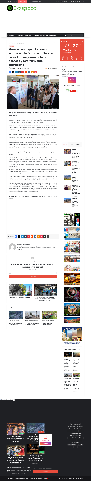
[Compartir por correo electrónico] (44, 236)
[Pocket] (35, 72)
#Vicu (68, 74)
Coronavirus (79, 428)
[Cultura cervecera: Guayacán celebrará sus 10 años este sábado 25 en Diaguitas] (67, 151)
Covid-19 (69, 430)
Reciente (71, 144)
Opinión (36, 35)
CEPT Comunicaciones (75, 424)
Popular (65, 144)
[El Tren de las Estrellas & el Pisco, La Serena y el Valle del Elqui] (67, 177)
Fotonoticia (43, 35)
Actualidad (15, 42)
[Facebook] (10, 72)
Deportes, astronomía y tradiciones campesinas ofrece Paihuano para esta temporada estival (15, 459)
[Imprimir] (48, 236)
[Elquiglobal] (22, 8)
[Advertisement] (45, 23)
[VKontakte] (29, 72)
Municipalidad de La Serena (75, 433)
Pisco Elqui (80, 440)
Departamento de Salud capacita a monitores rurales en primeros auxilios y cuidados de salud (49, 322)
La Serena (81, 430)
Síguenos (72, 79)
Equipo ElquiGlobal (80, 478)
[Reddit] (26, 72)
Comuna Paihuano (80, 426)
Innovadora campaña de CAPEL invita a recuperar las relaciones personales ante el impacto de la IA (48, 1)
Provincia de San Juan (75, 442)
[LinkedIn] (16, 72)
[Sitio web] (18, 249)
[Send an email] (20, 68)
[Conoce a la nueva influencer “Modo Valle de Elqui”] (67, 200)
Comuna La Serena (71, 426)
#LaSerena (73, 74)
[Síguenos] (45, 438)
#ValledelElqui (65, 73)
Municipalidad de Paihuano (75, 435)
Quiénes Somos (72, 478)
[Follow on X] (19, 68)
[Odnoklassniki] (32, 72)
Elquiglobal (75, 430)
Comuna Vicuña (72, 428)
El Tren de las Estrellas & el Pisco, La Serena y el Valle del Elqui (76, 178)
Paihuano (81, 437)
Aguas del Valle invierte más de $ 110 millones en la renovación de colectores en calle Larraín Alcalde (32, 322)
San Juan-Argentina (72, 444)
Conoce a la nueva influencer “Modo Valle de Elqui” (76, 201)
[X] (13, 72)
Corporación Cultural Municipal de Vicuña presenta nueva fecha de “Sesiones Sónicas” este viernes (67, 363)
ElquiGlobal (65, 70)
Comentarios (78, 144)
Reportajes (10, 35)
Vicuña (75, 446)
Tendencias (28, 35)
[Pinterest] (22, 72)
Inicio (10, 42)
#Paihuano (64, 74)
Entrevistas (19, 35)
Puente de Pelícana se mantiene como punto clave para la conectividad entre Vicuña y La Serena (15, 322)
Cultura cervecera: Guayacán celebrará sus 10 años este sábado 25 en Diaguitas (76, 153)
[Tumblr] (19, 72)
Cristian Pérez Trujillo (15, 68)
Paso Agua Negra (72, 440)
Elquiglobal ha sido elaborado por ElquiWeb (38, 478)
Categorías (52, 35)
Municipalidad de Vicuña (72, 437)
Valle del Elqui (80, 444)
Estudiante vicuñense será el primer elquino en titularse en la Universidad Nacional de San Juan (76, 190)
